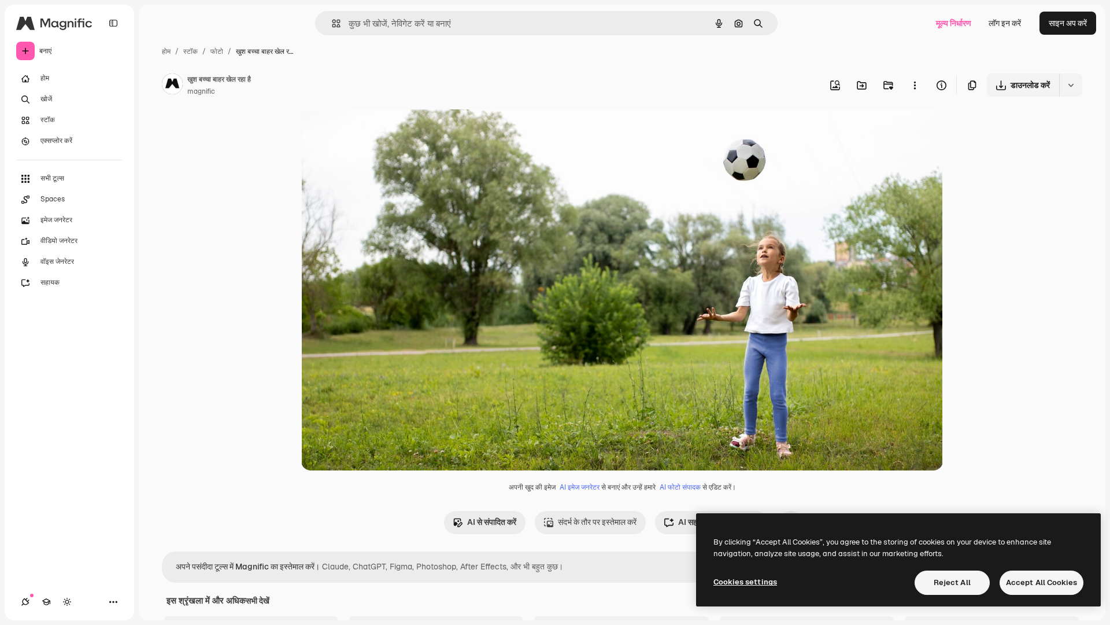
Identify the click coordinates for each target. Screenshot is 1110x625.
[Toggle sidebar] (113, 23)
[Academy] (46, 602)
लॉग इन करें (1005, 23)
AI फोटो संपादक (680, 487)
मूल (364, 131)
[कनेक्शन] (25, 602)
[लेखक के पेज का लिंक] (172, 85)
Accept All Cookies (1041, 582)
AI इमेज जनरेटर (580, 487)
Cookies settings (745, 582)
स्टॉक (190, 51)
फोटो (216, 51)
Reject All (952, 582)
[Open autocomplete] (331, 23)
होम (166, 51)
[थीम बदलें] (67, 602)
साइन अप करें (1068, 23)
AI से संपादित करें (491, 522)
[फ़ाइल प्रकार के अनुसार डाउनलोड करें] (1070, 85)
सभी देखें (257, 600)
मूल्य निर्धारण (953, 23)
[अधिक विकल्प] (914, 85)
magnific (201, 91)
